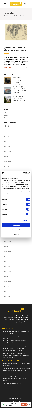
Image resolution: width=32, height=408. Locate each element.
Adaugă (23, 404)
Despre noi (16, 393)
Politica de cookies (15, 398)
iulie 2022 (6, 256)
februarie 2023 (7, 239)
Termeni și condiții (16, 401)
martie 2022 (7, 266)
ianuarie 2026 (7, 151)
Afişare (25, 220)
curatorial (7, 15)
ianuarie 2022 (7, 271)
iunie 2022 (6, 259)
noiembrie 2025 (8, 156)
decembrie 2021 (8, 274)
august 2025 (7, 164)
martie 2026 (7, 146)
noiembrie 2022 (8, 246)
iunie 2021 (6, 289)
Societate (6, 117)
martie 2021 (7, 296)
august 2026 (7, 134)
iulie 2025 (6, 166)
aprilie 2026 (7, 144)
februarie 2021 (7, 299)
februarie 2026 (7, 149)
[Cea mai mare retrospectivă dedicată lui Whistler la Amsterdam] (7, 80)
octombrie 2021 (8, 279)
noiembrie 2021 (8, 276)
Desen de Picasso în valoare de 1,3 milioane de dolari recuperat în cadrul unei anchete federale (15, 48)
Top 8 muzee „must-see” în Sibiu (12, 383)
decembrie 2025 (8, 154)
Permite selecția (16, 229)
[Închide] (29, 404)
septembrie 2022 (8, 251)
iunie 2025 (6, 169)
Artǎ (5, 112)
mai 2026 (6, 141)
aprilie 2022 (7, 264)
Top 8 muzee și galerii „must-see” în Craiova (15, 376)
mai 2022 (6, 261)
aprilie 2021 (7, 294)
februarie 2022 (7, 269)
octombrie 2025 (8, 159)
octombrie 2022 (8, 249)
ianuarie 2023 (7, 241)
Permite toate (16, 225)
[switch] (28, 204)
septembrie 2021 (8, 281)
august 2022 (7, 254)
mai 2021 (6, 291)
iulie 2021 (6, 286)
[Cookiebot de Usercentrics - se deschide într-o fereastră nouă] (23, 173)
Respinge (16, 234)
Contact (16, 396)
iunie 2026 (6, 139)
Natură (6, 115)
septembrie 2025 (8, 161)
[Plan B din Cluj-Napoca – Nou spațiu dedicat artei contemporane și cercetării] (7, 90)
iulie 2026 (6, 136)
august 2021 (7, 284)
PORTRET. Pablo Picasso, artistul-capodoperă (15, 346)
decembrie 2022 (8, 244)
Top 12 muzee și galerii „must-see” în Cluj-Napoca (16, 368)
